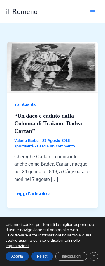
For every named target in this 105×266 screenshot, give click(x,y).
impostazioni (17, 245)
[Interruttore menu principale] (92, 11)
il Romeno (22, 11)
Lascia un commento (56, 146)
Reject (42, 256)
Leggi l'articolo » (32, 194)
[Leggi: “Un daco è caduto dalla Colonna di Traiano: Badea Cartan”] (52, 67)
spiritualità (25, 104)
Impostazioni (71, 256)
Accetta (17, 256)
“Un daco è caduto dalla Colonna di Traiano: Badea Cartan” (48, 123)
